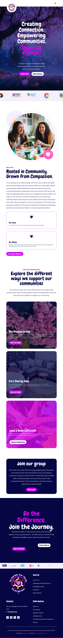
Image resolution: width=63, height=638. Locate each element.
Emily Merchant (26, 633)
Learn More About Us (15, 254)
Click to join (31, 490)
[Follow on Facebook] (7, 617)
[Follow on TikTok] (18, 617)
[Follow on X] (15, 617)
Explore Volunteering (18, 442)
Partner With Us (44, 545)
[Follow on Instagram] (11, 617)
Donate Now (25, 74)
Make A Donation (19, 549)
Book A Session (37, 74)
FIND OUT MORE (15, 343)
